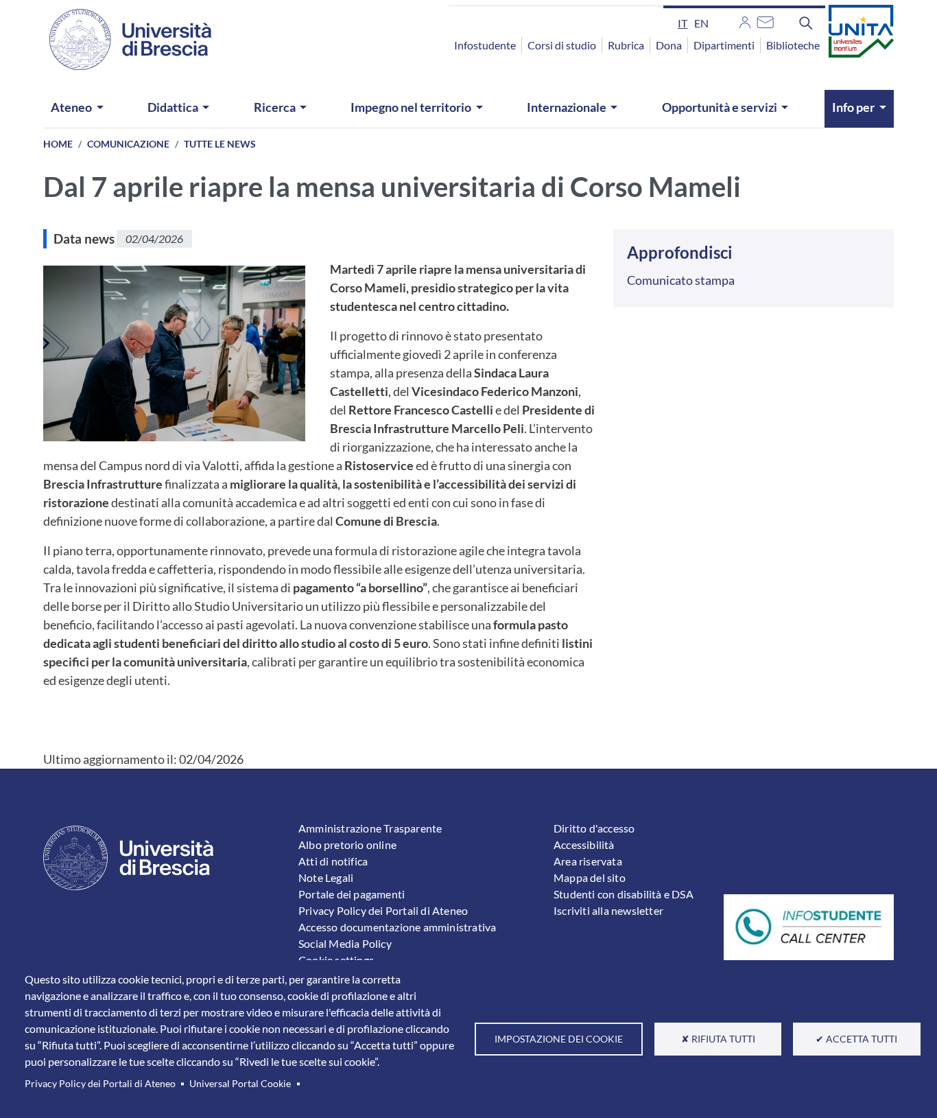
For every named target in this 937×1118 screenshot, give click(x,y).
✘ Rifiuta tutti (718, 1039)
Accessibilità (584, 844)
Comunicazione (128, 144)
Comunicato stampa (681, 280)
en (701, 23)
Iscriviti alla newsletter (608, 910)
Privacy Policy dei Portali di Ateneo (100, 1083)
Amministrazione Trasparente (370, 828)
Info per (853, 107)
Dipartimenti (724, 44)
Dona (669, 44)
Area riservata (588, 860)
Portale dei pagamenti (351, 893)
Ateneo (71, 107)
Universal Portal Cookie (240, 1083)
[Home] (122, 39)
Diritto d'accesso (594, 828)
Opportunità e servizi (719, 107)
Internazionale (566, 107)
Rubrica (626, 44)
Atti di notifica (333, 860)
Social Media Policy (345, 943)
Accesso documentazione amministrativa (397, 926)
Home (58, 144)
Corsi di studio (561, 44)
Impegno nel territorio (411, 107)
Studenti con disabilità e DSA (623, 893)
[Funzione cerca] (806, 23)
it (682, 23)
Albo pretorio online (347, 844)
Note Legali (325, 877)
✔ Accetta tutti (856, 1039)
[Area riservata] (744, 20)
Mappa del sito (590, 877)
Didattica (172, 107)
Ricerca (275, 107)
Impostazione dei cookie (559, 1039)
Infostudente (485, 44)
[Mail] (765, 20)
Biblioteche (793, 44)
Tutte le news (220, 144)
